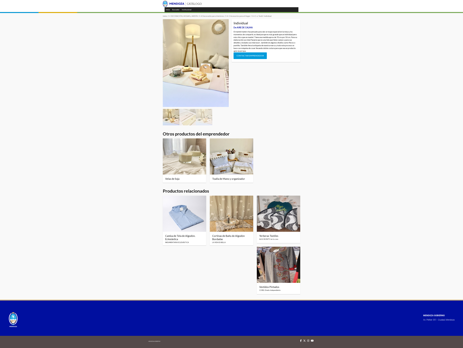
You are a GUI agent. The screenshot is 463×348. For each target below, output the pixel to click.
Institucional (186, 10)
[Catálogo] (173, 3)
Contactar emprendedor (250, 55)
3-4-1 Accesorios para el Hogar (237, 16)
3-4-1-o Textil (257, 16)
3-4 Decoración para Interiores (211, 16)
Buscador (175, 10)
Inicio (168, 10)
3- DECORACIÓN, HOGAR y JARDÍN (183, 16)
